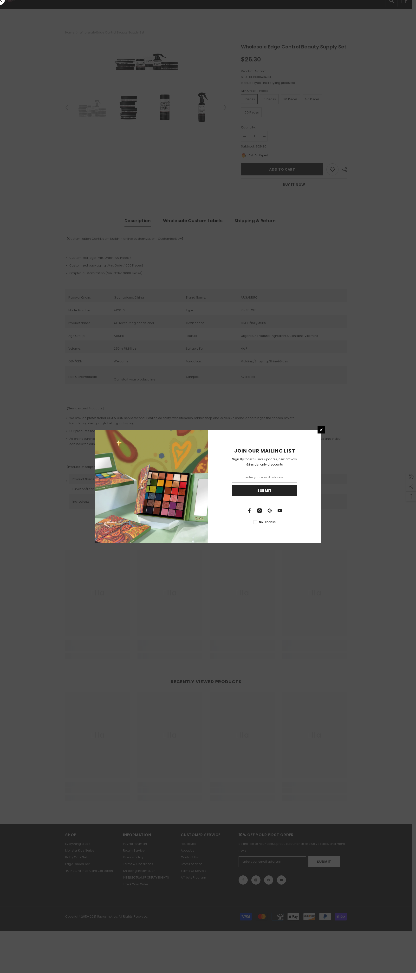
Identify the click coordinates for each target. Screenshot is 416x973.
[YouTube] (280, 511)
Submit (264, 490)
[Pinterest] (270, 511)
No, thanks (267, 522)
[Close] (321, 429)
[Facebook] (249, 511)
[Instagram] (259, 511)
